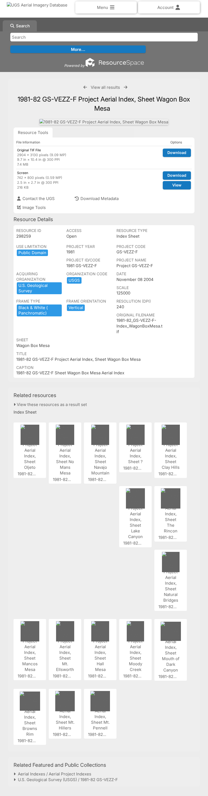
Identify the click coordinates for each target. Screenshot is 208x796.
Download (176, 152)
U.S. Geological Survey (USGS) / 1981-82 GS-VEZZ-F (67, 779)
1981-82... (27, 473)
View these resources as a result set (51, 404)
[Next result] (125, 87)
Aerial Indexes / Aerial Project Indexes (53, 774)
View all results (105, 87)
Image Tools (33, 207)
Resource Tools (33, 132)
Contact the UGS (38, 198)
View (176, 185)
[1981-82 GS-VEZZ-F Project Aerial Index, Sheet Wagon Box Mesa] (104, 122)
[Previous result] (85, 87)
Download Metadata (99, 198)
